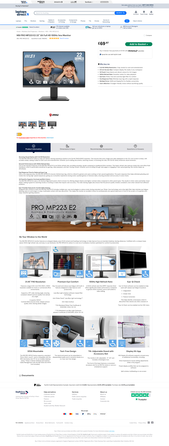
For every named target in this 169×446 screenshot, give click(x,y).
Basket (151, 14)
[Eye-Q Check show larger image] (134, 262)
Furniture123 (59, 423)
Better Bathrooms (50, 423)
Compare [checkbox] (149, 35)
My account (47, 401)
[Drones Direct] (58, 2)
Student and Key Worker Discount (54, 406)
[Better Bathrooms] (73, 2)
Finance (46, 399)
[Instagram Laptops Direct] (148, 423)
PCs (26, 21)
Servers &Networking (106, 21)
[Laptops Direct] (23, 2)
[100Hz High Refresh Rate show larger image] (101, 262)
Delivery (74, 394)
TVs (90, 21)
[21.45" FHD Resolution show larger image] (35, 262)
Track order (47, 403)
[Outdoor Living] (104, 2)
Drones (97, 21)
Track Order (144, 14)
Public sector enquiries (79, 396)
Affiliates (103, 396)
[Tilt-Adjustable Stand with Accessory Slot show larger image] (101, 332)
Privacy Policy (142, 423)
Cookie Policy (133, 423)
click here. (112, 431)
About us (103, 394)
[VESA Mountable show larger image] (35, 332)
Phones (83, 21)
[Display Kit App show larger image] (134, 332)
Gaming (42, 21)
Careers (102, 399)
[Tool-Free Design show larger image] (68, 332)
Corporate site (104, 401)
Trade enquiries (77, 399)
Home (18, 31)
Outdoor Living (69, 423)
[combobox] (80, 13)
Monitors (33, 21)
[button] (89, 75)
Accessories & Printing (62, 21)
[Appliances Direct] (40, 2)
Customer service (49, 394)
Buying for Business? (22, 6)
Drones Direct (40, 423)
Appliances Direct (30, 423)
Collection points (49, 396)
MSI (47, 31)
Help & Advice (137, 21)
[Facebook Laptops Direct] (151, 423)
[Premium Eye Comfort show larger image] (68, 262)
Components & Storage (73, 21)
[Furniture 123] (88, 2)
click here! (49, 138)
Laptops (18, 21)
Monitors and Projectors (29, 31)
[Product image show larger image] (84, 213)
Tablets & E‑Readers (51, 21)
